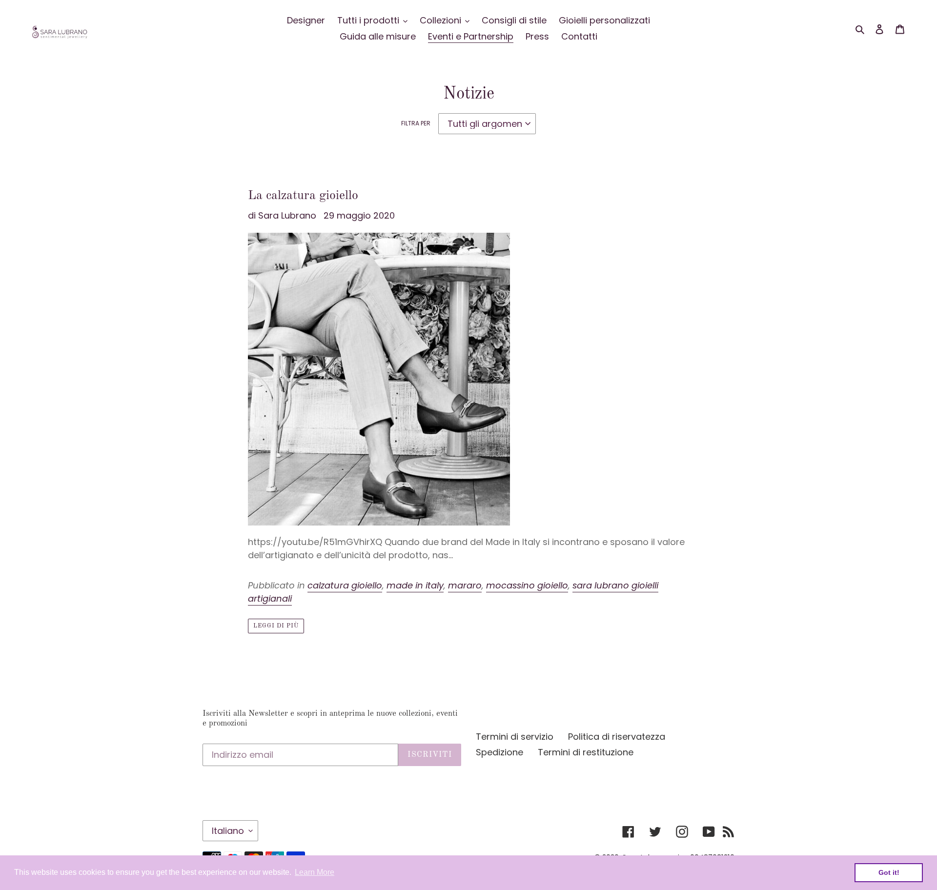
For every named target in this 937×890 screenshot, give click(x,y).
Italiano (228, 831)
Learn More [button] (314, 872)
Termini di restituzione (585, 752)
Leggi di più (276, 626)
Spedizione (499, 752)
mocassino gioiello (527, 585)
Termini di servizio (514, 736)
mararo (465, 585)
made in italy (415, 585)
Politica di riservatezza (616, 736)
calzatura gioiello (344, 585)
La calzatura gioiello (303, 195)
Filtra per (415, 123)
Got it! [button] (888, 872)
